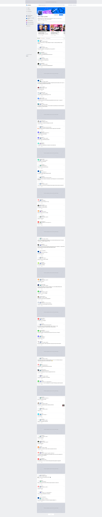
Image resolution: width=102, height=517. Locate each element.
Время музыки (43, 481)
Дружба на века (43, 459)
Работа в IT (43, 319)
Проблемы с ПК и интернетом (46, 222)
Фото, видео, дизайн (44, 41)
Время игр (42, 143)
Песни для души (43, 165)
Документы (43, 336)
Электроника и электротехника (46, 127)
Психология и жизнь (44, 252)
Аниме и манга (43, 211)
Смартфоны (43, 263)
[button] (64, 38)
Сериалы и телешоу (44, 498)
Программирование (44, 53)
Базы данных (43, 200)
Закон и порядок (43, 414)
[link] (44, 30)
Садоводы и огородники (45, 331)
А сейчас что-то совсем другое (46, 381)
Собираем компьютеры (45, 132)
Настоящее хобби (44, 245)
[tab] (38, 38)
